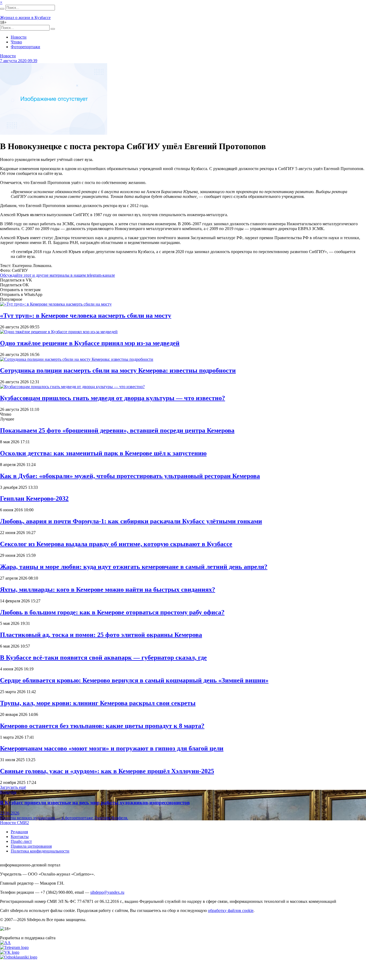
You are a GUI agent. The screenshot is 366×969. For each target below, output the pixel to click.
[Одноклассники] (18, 957)
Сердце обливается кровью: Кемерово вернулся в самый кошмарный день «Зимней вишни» (134, 680)
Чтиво (16, 42)
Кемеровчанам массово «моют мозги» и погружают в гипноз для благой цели (111, 748)
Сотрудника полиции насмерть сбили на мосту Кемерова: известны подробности (118, 370)
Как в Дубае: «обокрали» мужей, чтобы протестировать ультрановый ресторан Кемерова (130, 475)
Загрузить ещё (13, 787)
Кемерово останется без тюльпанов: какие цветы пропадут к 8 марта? (102, 725)
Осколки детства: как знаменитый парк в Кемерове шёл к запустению (103, 453)
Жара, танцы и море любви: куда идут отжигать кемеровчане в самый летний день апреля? (133, 566)
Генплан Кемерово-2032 (34, 498)
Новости (19, 37)
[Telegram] (14, 947)
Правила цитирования (31, 846)
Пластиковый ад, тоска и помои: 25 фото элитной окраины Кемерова (101, 634)
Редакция (19, 831)
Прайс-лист (21, 841)
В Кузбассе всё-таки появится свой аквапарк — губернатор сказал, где (103, 657)
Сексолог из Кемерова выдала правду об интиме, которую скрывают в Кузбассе (116, 543)
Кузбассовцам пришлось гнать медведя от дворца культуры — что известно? (112, 398)
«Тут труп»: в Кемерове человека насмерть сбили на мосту (85, 315)
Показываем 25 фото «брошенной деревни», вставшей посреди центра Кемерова (117, 430)
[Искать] (2, 9)
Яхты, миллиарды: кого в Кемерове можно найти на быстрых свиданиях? (107, 589)
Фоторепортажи (25, 46)
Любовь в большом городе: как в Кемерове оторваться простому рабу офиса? (112, 612)
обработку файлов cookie (230, 910)
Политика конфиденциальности (40, 851)
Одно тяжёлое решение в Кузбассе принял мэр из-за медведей (90, 343)
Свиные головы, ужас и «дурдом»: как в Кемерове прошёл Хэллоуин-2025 (107, 771)
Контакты (20, 836)
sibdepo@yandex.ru (107, 892)
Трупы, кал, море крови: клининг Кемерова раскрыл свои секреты (98, 703)
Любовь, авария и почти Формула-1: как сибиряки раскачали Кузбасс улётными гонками (131, 521)
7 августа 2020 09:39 (18, 60)
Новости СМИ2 (14, 822)
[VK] (9, 952)
